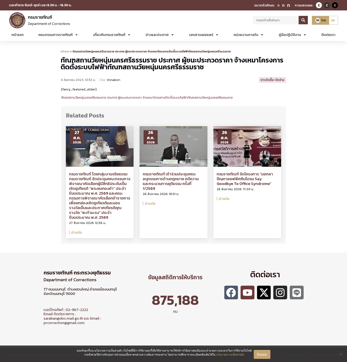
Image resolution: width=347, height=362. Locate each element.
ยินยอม (262, 354)
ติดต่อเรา (328, 34)
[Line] (297, 293)
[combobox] (276, 20)
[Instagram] (280, 293)
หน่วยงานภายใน (246, 34)
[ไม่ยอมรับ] (340, 353)
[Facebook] (231, 293)
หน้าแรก (17, 34)
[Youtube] (247, 293)
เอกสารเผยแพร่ (201, 34)
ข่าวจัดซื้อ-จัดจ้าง (272, 79)
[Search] (303, 20)
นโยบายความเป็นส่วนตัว (230, 354)
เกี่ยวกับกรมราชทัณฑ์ (109, 34)
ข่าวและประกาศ (157, 34)
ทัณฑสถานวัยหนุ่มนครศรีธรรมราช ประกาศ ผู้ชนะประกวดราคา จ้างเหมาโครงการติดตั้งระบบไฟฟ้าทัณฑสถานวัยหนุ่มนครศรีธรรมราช (172, 63)
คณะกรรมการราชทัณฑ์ (55, 34)
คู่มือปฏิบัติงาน (290, 34)
